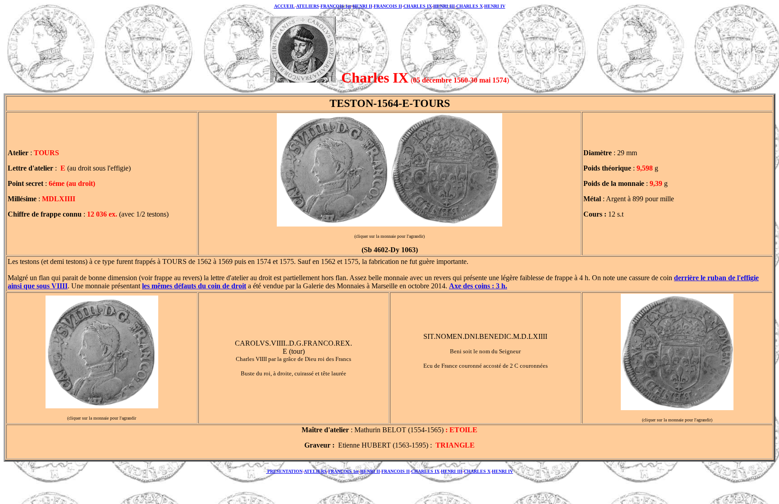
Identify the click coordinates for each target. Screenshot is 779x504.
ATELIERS (307, 6)
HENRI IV (494, 6)
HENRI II (362, 6)
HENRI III (444, 6)
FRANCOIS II (388, 6)
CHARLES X (469, 6)
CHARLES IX (417, 6)
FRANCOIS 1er (336, 6)
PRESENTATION (284, 471)
